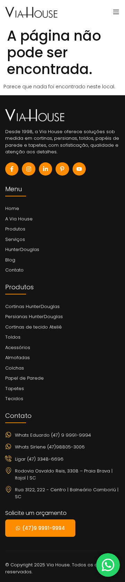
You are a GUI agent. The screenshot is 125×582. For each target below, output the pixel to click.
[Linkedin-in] (45, 169)
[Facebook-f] (11, 169)
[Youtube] (79, 169)
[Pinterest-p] (62, 169)
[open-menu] (114, 12)
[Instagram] (28, 169)
